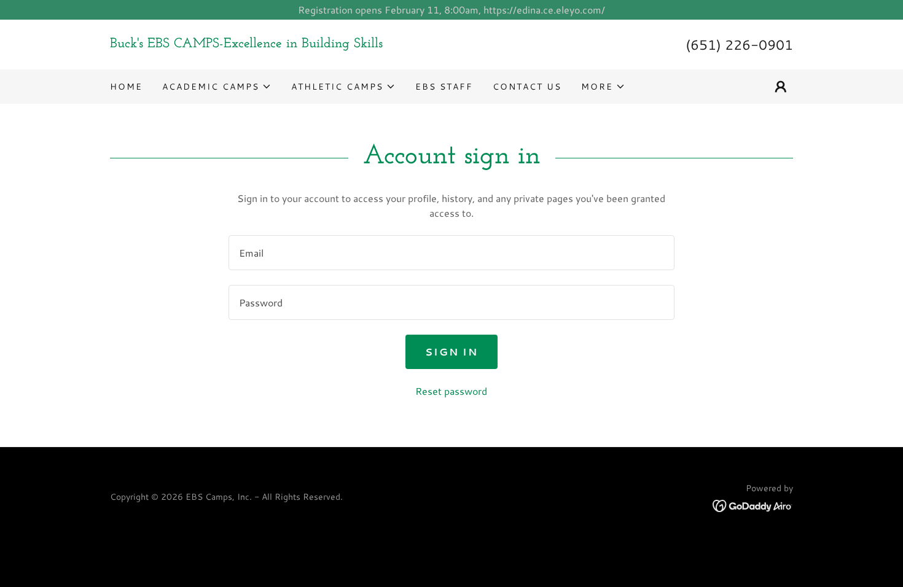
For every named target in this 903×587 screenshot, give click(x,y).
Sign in (451, 351)
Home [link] (126, 86)
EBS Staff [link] (444, 86)
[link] (281, 43)
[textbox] (451, 252)
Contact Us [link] (527, 86)
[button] (217, 86)
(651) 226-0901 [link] (739, 44)
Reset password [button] (451, 391)
